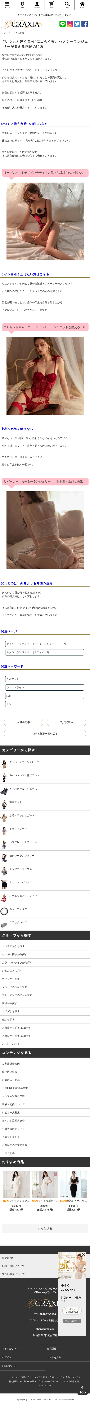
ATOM (48, 1385)
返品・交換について (13, 1104)
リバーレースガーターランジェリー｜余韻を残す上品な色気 (43, 481)
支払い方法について (30, 1377)
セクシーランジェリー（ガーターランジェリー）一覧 (36, 644)
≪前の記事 (23, 722)
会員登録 (51, 1348)
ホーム (7, 33)
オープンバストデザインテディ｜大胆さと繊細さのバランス (43, 172)
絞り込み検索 (9, 1071)
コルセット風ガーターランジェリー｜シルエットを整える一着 (45, 327)
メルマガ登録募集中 (13, 1096)
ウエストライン (15, 687)
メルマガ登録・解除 (71, 1381)
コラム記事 (8, 1153)
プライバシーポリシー (47, 1381)
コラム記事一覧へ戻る (45, 733)
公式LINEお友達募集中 (15, 1088)
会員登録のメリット (13, 1128)
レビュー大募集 (11, 1112)
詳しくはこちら (72, 1321)
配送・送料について (52, 1377)
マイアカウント (10, 1348)
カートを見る (54, 1357)
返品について (72, 1377)
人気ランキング (11, 1136)
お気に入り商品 (11, 1079)
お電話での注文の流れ (14, 1145)
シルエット (12, 679)
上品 (9, 704)
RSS (41, 1385)
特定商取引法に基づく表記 (21, 1381)
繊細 (9, 695)
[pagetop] (45, 1250)
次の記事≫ (66, 722)
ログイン (6, 1357)
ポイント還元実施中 (13, 1120)
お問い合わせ (9, 1366)
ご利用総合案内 (11, 1063)
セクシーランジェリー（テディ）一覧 (27, 652)
